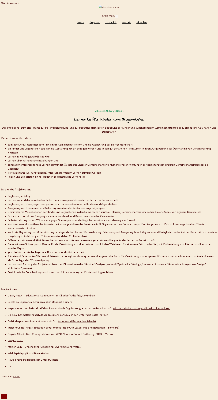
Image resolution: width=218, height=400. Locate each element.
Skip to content (10, 3)
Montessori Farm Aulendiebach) (77, 321)
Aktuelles (141, 22)
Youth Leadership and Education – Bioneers (92, 327)
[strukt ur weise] (109, 7)
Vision (16, 376)
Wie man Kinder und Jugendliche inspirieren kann (141, 308)
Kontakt (126, 22)
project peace (15, 340)
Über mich (111, 22)
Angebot (95, 22)
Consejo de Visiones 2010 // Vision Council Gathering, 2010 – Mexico (72, 334)
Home (80, 22)
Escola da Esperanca (20, 302)
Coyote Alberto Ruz (19, 334)
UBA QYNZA (15, 295)
